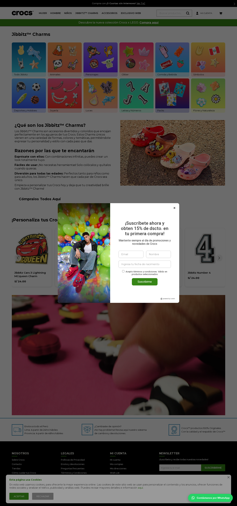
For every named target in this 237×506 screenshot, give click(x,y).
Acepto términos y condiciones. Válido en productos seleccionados (146, 273)
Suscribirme (145, 281)
